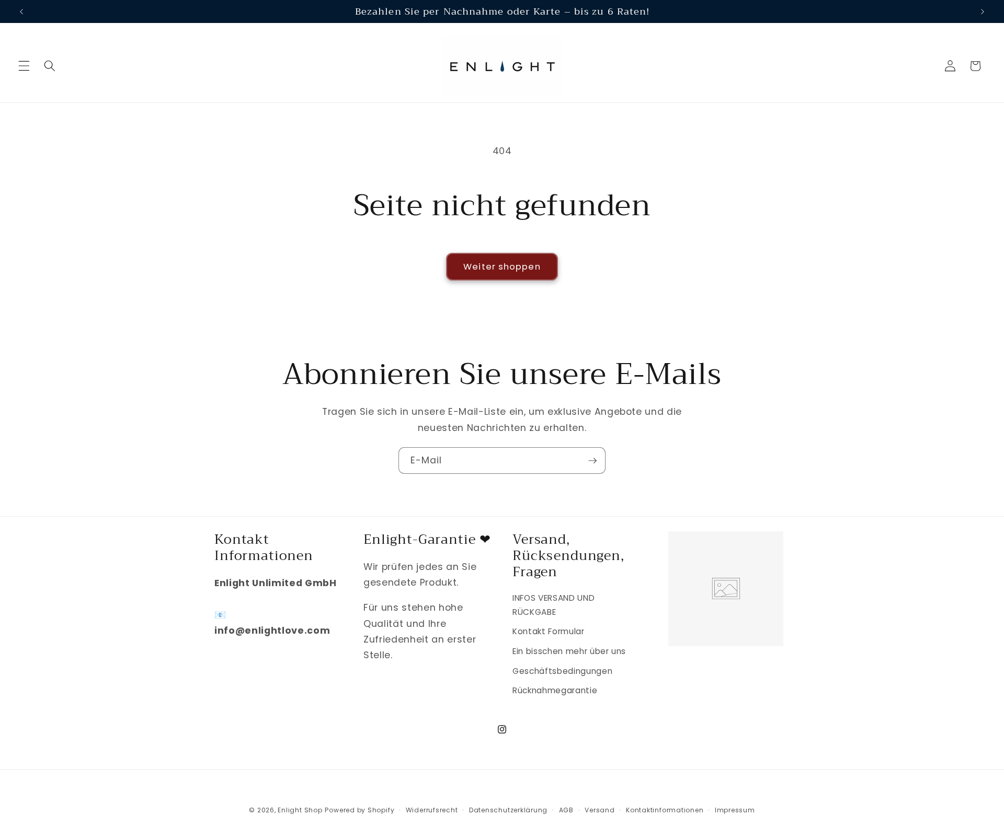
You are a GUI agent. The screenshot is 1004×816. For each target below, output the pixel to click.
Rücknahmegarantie (554, 690)
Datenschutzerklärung (508, 810)
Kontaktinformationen (664, 810)
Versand (599, 810)
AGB (566, 810)
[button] (24, 65)
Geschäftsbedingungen (562, 671)
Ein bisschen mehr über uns (569, 651)
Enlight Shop (300, 810)
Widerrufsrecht (432, 810)
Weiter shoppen (501, 267)
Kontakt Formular (548, 631)
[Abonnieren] (592, 460)
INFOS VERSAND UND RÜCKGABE (553, 604)
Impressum (735, 810)
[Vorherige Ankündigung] (21, 11)
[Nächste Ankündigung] (982, 11)
